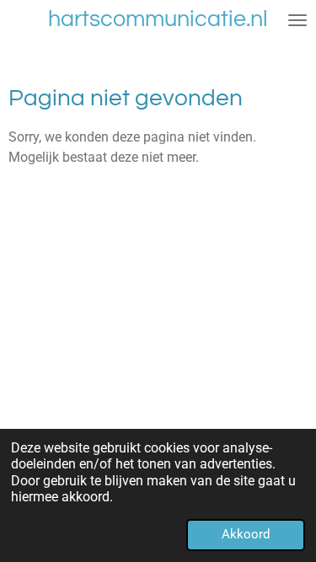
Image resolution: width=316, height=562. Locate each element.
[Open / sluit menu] (297, 20)
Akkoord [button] (246, 534)
